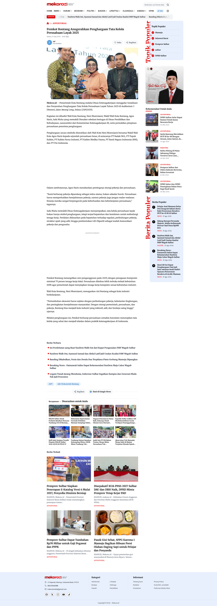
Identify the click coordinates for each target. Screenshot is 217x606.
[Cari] (167, 5)
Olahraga (113, 585)
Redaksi (136, 585)
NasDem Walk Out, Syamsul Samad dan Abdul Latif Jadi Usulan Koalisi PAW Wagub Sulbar (98, 17)
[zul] (49, 42)
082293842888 (52, 586)
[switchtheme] (167, 10)
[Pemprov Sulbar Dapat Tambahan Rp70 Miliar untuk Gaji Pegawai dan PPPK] (69, 522)
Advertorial (95, 582)
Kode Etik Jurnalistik (161, 585)
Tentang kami (138, 582)
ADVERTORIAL (60, 23)
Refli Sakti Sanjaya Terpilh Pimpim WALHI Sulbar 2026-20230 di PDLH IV (59, 442)
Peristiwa (164, 148)
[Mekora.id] (56, 577)
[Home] (48, 23)
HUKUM (66, 11)
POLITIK (90, 11)
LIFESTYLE (114, 11)
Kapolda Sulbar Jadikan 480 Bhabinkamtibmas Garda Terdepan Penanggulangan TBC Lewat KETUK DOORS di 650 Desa (125, 422)
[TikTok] (69, 594)
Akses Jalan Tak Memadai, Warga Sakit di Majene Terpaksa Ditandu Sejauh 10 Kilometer (125, 443)
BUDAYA (101, 11)
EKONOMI (78, 11)
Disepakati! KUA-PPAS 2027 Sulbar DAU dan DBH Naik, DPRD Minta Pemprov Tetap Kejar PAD (115, 489)
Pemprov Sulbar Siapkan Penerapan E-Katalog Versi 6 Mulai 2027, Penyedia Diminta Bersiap (68, 489)
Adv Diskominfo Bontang (68, 384)
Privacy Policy (159, 582)
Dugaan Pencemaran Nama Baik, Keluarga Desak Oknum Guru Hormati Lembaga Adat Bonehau (103, 422)
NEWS (56, 11)
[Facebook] (46, 594)
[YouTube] (63, 594)
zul (54, 41)
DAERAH (141, 11)
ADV (50, 384)
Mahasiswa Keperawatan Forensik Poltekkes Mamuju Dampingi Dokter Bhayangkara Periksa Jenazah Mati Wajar (81, 422)
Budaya (94, 585)
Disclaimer (137, 588)
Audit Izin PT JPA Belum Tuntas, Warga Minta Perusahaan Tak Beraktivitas (102, 443)
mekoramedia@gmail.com (57, 589)
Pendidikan (114, 588)
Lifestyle (113, 582)
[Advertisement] (92, 165)
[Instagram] (57, 594)
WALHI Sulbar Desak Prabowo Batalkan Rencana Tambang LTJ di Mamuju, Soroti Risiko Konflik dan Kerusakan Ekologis (59, 422)
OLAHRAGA (128, 11)
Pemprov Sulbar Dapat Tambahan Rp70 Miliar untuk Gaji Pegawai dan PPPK (68, 543)
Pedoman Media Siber (162, 588)
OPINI (151, 11)
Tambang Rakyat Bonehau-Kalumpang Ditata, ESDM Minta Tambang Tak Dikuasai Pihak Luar (81, 443)
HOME (49, 11)
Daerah (94, 588)
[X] (52, 594)
